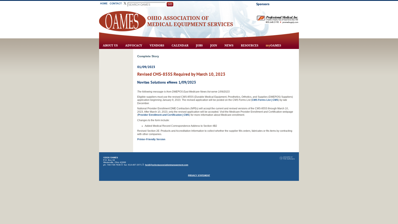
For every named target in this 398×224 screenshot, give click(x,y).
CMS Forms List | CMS (265, 100)
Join (213, 45)
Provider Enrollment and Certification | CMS (163, 114)
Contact (116, 3)
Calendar (180, 45)
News (228, 45)
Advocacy (133, 45)
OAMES (273, 45)
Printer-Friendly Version (151, 139)
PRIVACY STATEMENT (199, 175)
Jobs (199, 45)
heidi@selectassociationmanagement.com (166, 165)
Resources (249, 45)
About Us (110, 45)
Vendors (157, 45)
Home (104, 3)
